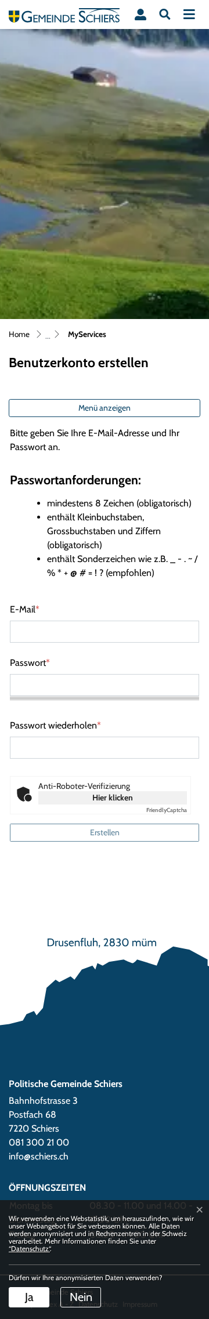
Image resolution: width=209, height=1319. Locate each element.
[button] (165, 14)
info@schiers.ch (39, 1156)
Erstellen (105, 832)
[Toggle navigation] (189, 14)
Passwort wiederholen (55, 725)
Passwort (30, 662)
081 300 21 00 (39, 1142)
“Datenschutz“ (29, 1248)
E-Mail (24, 609)
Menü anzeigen (104, 408)
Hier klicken (112, 797)
